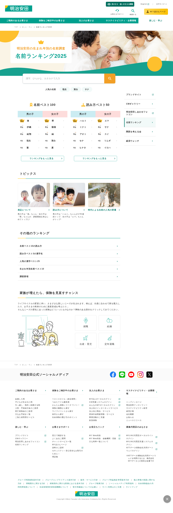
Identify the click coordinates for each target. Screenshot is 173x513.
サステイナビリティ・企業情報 (121, 20)
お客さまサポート (117, 14)
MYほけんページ (59, 445)
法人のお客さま (86, 20)
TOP (16, 27)
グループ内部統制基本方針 (29, 480)
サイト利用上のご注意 (112, 487)
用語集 (55, 457)
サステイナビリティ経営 (136, 408)
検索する (133, 14)
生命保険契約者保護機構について (54, 487)
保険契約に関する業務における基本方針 (67, 483)
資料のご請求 (58, 448)
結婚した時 (20, 399)
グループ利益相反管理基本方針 (115, 480)
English (144, 4)
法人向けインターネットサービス (103, 408)
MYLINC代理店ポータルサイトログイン (139, 436)
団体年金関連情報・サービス (101, 414)
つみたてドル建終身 (61, 402)
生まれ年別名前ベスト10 (32, 269)
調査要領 (24, 276)
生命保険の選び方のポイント (64, 417)
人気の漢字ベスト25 (30, 261)
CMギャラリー (133, 104)
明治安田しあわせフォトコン (137, 113)
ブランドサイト (133, 94)
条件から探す (58, 414)
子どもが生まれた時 (24, 402)
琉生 (64, 89)
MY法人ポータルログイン (100, 399)
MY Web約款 (95, 435)
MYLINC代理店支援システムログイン (139, 443)
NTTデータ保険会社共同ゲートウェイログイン (139, 449)
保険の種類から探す (61, 408)
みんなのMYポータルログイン (102, 405)
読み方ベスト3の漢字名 (31, 253)
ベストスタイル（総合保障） (64, 399)
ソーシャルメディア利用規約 (121, 483)
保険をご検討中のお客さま (52, 20)
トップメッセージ (134, 402)
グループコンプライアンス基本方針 (60, 480)
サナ (87, 89)
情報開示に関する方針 (35, 483)
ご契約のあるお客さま (17, 20)
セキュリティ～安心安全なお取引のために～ (67, 452)
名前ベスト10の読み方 (31, 246)
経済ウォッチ (132, 141)
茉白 (76, 89)
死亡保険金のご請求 (24, 411)
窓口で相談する (59, 435)
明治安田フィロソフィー (136, 405)
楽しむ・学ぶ (155, 20)
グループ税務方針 (96, 483)
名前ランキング (133, 122)
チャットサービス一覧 (61, 441)
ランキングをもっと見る (42, 158)
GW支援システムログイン (100, 402)
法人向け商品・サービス (99, 411)
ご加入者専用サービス (24, 417)
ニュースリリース (134, 420)
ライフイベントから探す (62, 411)
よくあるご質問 (59, 438)
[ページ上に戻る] (167, 499)
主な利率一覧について (98, 441)
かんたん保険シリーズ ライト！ (66, 405)
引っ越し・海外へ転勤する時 (27, 405)
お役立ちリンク (96, 427)
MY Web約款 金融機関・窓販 (102, 438)
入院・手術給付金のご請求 (26, 408)
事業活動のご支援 (97, 417)
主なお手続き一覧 (23, 414)
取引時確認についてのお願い (85, 487)
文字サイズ (160, 4)
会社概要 (130, 414)
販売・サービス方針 (89, 480)
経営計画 (130, 411)
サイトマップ (132, 487)
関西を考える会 (133, 132)
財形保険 (93, 420)
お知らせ (130, 417)
